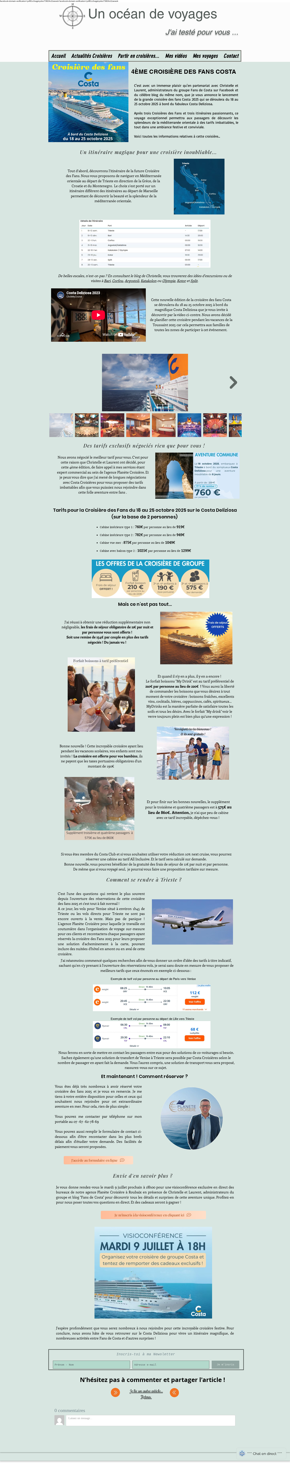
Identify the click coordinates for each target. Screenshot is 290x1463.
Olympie (168, 280)
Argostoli (132, 280)
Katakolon (148, 280)
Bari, (107, 280)
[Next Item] (233, 382)
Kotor (181, 280)
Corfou (117, 280)
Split (193, 280)
